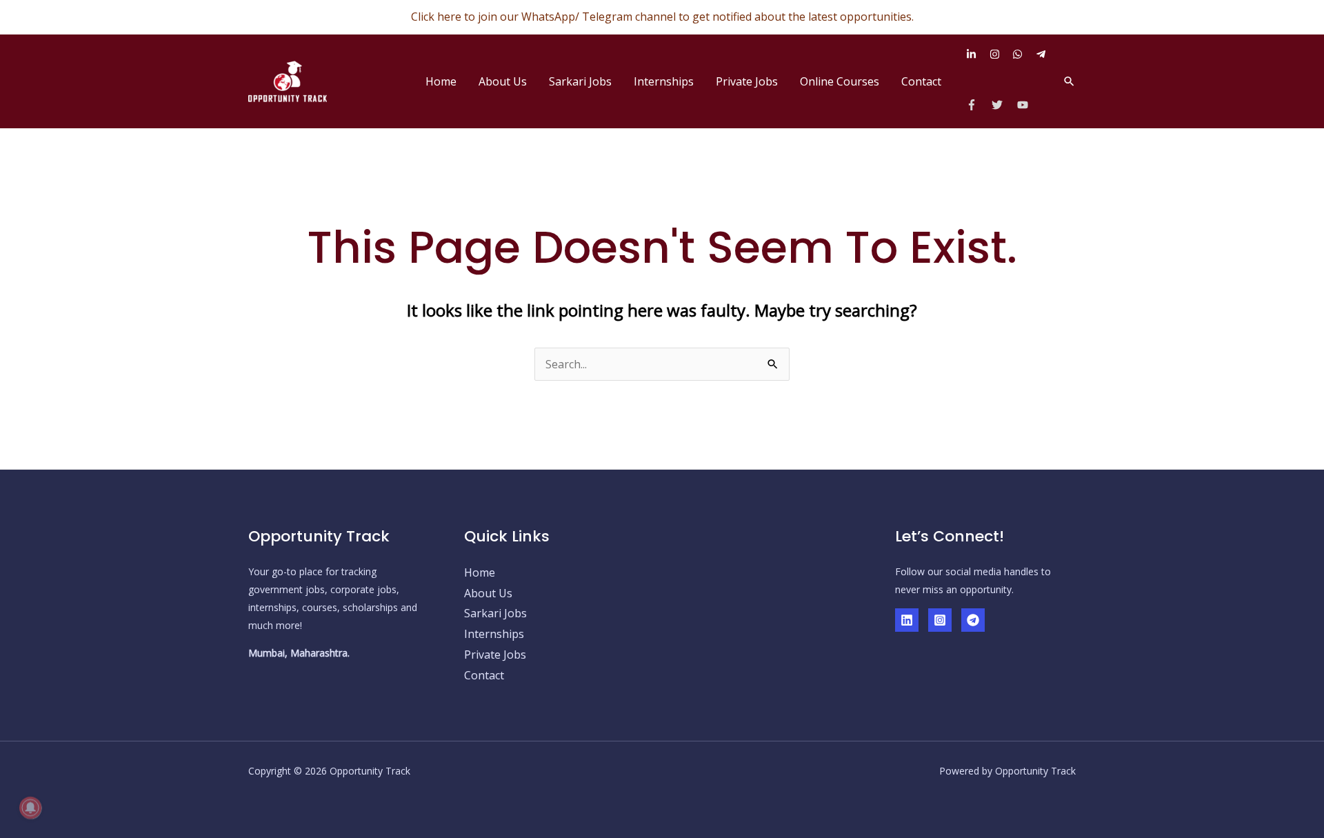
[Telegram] (973, 620)
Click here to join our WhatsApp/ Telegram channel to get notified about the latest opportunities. (662, 16)
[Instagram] (940, 620)
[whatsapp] (1022, 54)
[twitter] (1003, 104)
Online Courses (839, 81)
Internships (664, 81)
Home (441, 81)
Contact (921, 81)
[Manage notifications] (30, 808)
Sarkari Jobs (580, 81)
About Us (503, 81)
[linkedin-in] (976, 54)
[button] (1069, 81)
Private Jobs (747, 81)
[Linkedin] (907, 620)
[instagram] (1000, 54)
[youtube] (1024, 104)
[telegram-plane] (1043, 54)
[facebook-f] (977, 104)
